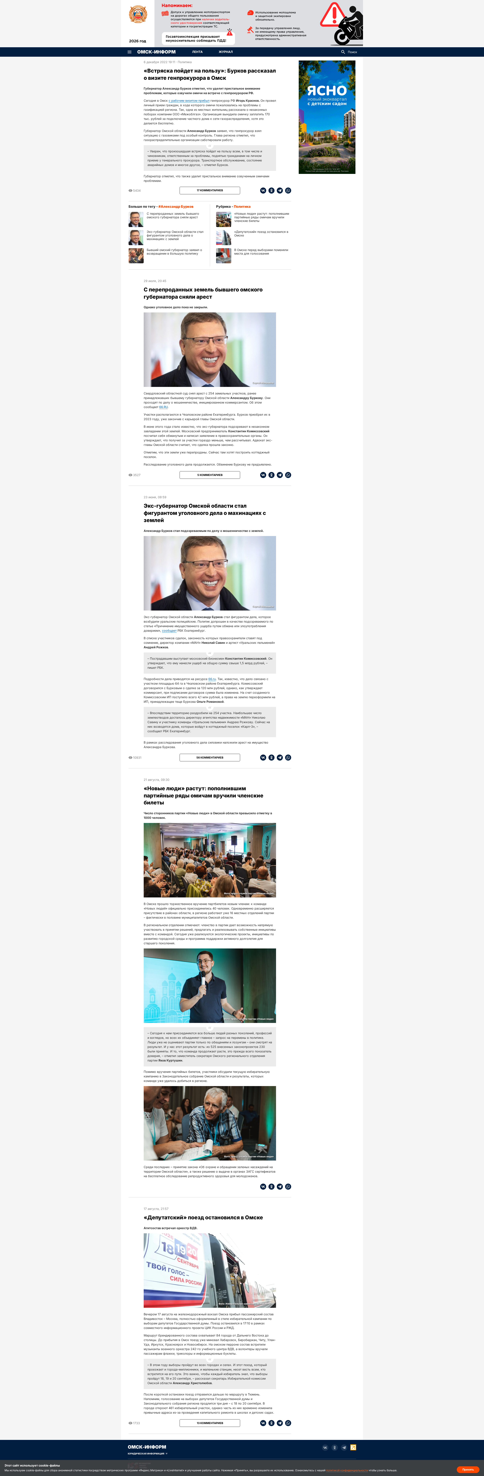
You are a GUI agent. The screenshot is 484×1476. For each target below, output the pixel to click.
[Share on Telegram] (279, 191)
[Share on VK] (263, 191)
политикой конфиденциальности (347, 1470)
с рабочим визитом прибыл (189, 100)
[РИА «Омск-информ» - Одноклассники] (334, 1447)
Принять (468, 1469)
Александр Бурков (177, 206)
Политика (185, 62)
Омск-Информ (156, 52)
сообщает (169, 630)
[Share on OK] (270, 191)
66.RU (163, 407)
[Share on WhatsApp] (287, 191)
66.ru (212, 679)
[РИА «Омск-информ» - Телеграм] (344, 1447)
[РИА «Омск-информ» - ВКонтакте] (325, 1447)
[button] (129, 52)
